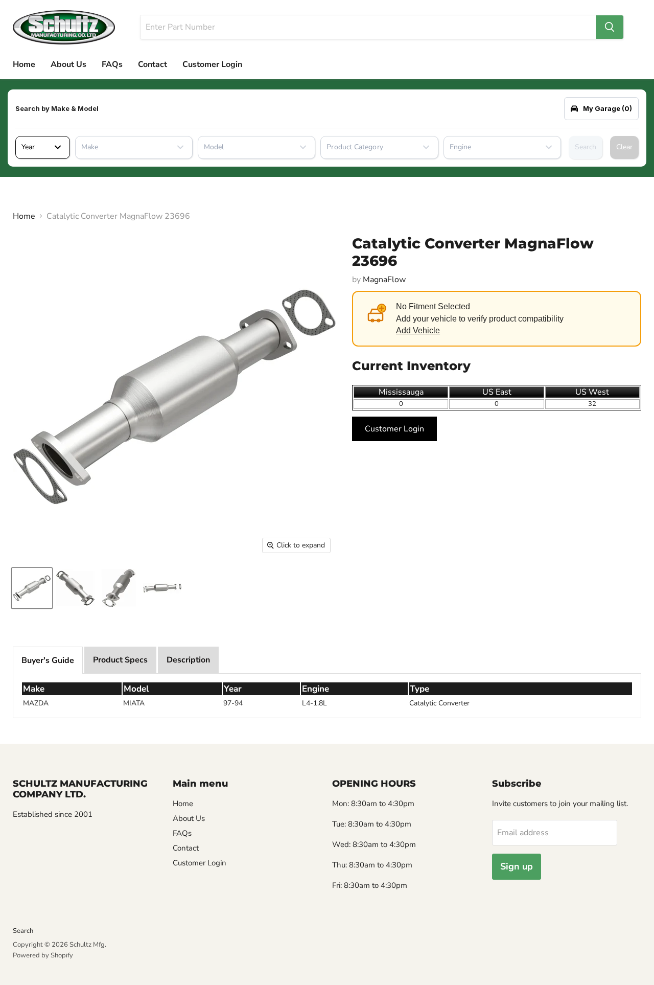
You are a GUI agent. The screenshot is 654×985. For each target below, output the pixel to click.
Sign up (516, 866)
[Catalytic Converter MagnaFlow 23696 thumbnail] (32, 588)
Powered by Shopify (43, 955)
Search (585, 147)
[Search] (609, 27)
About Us (68, 64)
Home (24, 64)
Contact (152, 64)
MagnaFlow (384, 279)
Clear (624, 147)
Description (188, 660)
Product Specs (120, 660)
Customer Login (212, 64)
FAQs (112, 64)
